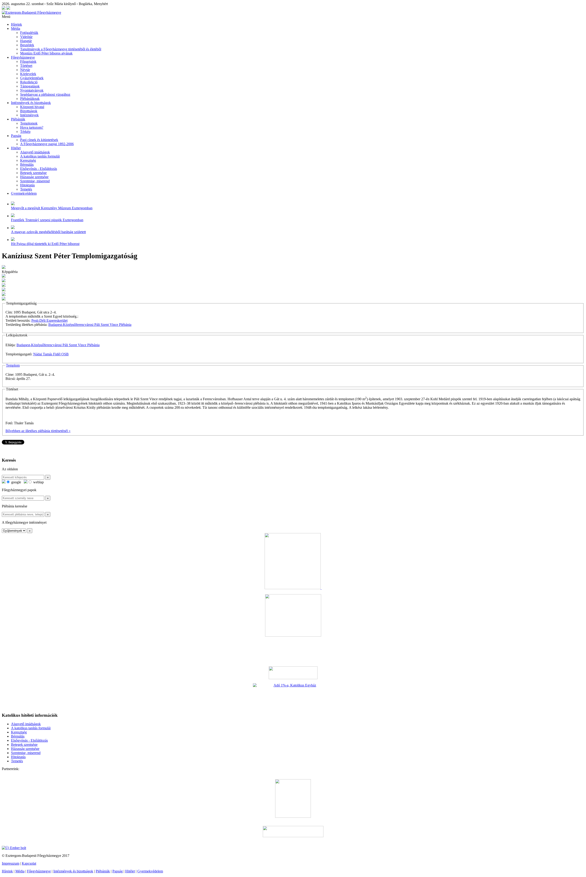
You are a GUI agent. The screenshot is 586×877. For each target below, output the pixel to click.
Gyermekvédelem (24, 193)
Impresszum (10, 863)
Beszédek (27, 45)
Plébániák (18, 119)
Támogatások (30, 86)
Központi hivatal (32, 107)
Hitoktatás (27, 185)
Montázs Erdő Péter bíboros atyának (46, 53)
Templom (13, 365)
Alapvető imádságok (35, 152)
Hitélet (16, 148)
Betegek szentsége (33, 173)
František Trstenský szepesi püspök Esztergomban (47, 220)
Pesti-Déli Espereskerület (49, 320)
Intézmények (29, 115)
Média (15, 28)
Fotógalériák (29, 33)
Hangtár (26, 41)
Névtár (25, 70)
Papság (16, 136)
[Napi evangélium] (293, 672)
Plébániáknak (30, 99)
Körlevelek (28, 74)
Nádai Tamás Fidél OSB (51, 354)
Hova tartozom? (31, 127)
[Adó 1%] (293, 695)
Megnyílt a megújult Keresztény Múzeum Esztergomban (51, 208)
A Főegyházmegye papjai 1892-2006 (47, 144)
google (15, 482)
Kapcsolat (29, 863)
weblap (38, 482)
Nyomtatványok (31, 90)
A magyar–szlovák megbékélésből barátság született (48, 232)
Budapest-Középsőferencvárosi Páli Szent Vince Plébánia (89, 325)
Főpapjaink (28, 61)
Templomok (29, 123)
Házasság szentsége (34, 177)
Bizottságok (28, 111)
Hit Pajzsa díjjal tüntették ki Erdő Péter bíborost (45, 244)
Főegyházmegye (23, 57)
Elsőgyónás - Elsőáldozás (38, 169)
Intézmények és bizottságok (31, 103)
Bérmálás (27, 164)
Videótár (26, 37)
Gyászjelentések (31, 78)
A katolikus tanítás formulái (40, 156)
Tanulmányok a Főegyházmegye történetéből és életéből (60, 49)
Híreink (16, 24)
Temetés (26, 189)
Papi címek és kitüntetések (39, 140)
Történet (26, 66)
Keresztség (28, 160)
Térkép (25, 131)
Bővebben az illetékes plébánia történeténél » (38, 431)
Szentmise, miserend (35, 181)
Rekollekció (29, 82)
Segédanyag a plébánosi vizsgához (45, 94)
